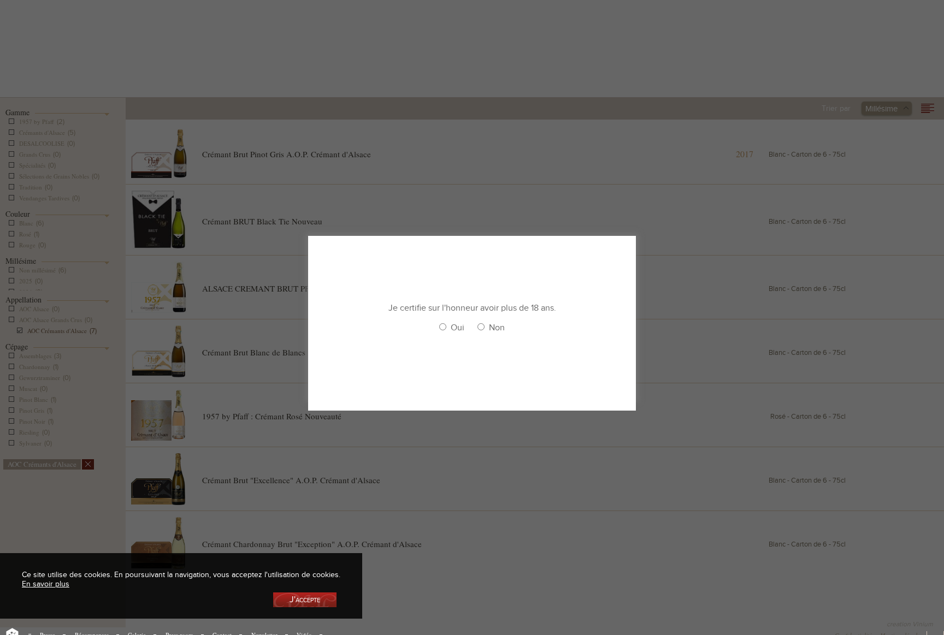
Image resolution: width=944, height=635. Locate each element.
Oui (457, 328)
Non (497, 328)
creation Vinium (910, 624)
